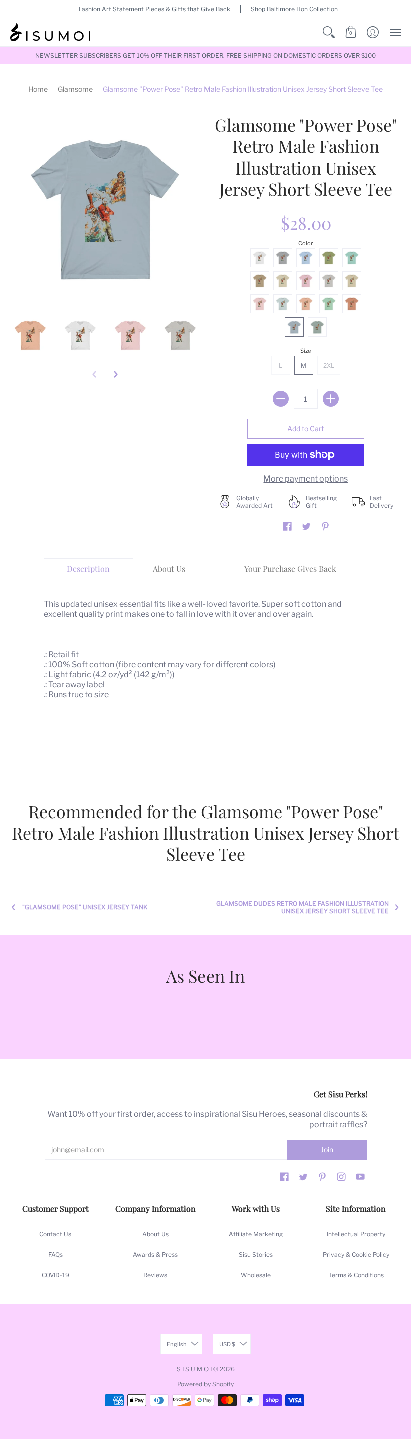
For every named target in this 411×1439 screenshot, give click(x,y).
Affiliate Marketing (256, 1234)
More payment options (305, 479)
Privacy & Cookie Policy (356, 1254)
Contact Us (55, 1234)
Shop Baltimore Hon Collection (294, 9)
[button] (329, 32)
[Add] (331, 399)
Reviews (155, 1275)
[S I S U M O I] (50, 32)
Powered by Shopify (205, 1384)
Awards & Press (155, 1254)
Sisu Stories (256, 1254)
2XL (328, 365)
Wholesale (256, 1275)
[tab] (89, 568)
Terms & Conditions (356, 1275)
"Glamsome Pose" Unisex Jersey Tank (84, 907)
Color (305, 243)
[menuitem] (329, 32)
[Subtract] (281, 399)
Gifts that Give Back (201, 9)
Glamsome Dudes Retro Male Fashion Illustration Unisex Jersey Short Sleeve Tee (302, 907)
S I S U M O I (194, 1369)
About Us (155, 1234)
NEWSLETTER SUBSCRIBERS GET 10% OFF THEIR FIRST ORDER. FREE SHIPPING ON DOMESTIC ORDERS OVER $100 (205, 55)
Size (305, 350)
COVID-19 (55, 1275)
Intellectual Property (356, 1234)
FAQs (55, 1254)
